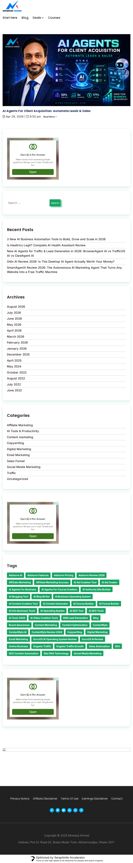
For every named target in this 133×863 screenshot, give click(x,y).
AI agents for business (22, 589)
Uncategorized (17, 479)
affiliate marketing (20, 582)
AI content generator (55, 603)
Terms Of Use (69, 799)
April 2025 (14, 360)
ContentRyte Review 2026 (47, 632)
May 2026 (14, 324)
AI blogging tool (18, 596)
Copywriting (15, 443)
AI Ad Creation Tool (85, 582)
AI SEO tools (96, 610)
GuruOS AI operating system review (55, 639)
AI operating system (52, 610)
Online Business (18, 646)
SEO (117, 646)
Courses (54, 18)
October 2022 (16, 372)
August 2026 (16, 306)
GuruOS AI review (92, 639)
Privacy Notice (19, 799)
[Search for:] (28, 202)
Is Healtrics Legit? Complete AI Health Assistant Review (46, 245)
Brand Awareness (19, 624)
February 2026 (17, 342)
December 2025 (18, 354)
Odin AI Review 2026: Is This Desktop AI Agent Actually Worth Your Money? (60, 261)
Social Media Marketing (24, 467)
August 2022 (16, 378)
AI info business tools (22, 610)
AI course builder (83, 603)
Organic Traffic (42, 646)
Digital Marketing (19, 449)
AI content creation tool (23, 603)
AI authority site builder (96, 589)
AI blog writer (41, 596)
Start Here (10, 18)
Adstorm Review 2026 (91, 575)
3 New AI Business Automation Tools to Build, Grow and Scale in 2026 (56, 239)
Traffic (11, 473)
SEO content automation (23, 653)
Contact (117, 799)
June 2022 (14, 390)
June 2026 (14, 318)
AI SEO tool (76, 610)
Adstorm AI (15, 575)
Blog (25, 18)
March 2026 (15, 336)
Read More (49, 116)
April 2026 (14, 330)
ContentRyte (100, 624)
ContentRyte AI (17, 632)
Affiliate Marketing (20, 425)
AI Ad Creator (109, 582)
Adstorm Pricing (63, 575)
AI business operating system (73, 596)
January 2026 (17, 348)
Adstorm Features (38, 575)
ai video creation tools (44, 617)
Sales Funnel (16, 461)
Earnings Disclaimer (95, 799)
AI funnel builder (109, 603)
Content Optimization (75, 624)
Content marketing (20, 437)
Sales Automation (99, 646)
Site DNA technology (56, 653)
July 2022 (14, 384)
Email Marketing (18, 455)
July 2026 (14, 312)
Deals (37, 18)
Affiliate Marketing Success (52, 582)
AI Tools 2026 (17, 617)
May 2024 (14, 366)
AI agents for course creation (59, 589)
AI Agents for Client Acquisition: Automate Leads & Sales (47, 111)
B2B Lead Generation (75, 617)
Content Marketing (46, 624)
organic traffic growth (70, 646)
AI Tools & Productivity (23, 431)
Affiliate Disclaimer (45, 799)
